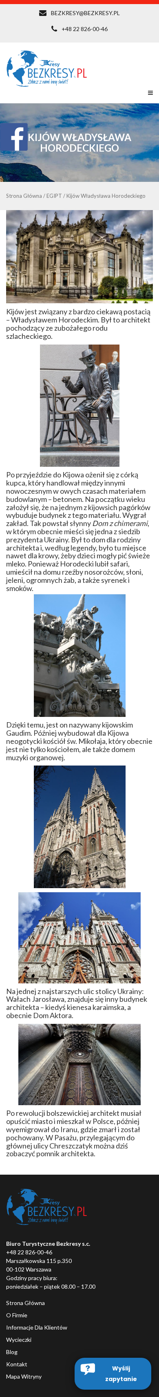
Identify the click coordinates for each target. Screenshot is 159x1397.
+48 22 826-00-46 (85, 28)
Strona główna (25, 1302)
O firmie (16, 1315)
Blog (12, 1351)
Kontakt (16, 1364)
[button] (113, 1374)
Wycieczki (18, 1339)
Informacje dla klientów (36, 1327)
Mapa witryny (24, 1376)
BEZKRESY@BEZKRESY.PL (85, 12)
